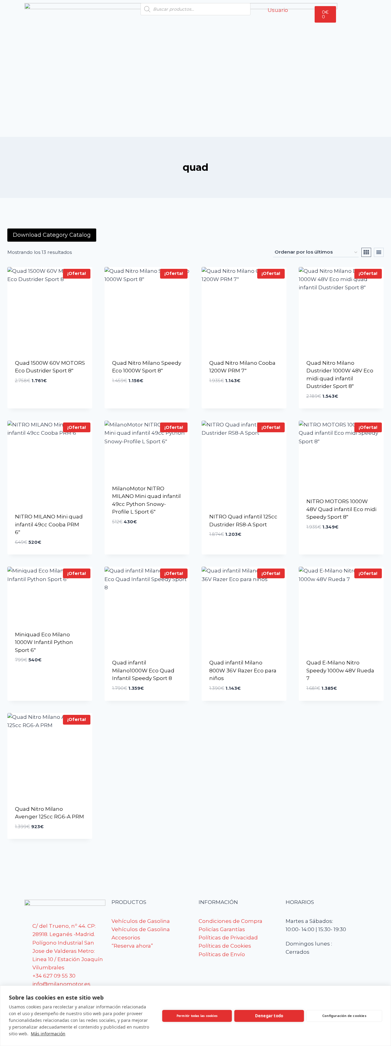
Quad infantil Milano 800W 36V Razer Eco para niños (242, 670)
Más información (48, 1034)
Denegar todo (269, 1016)
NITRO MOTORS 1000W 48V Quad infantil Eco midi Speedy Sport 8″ (341, 509)
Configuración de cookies (344, 1015)
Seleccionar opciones (45, 375)
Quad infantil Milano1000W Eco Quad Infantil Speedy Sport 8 (143, 670)
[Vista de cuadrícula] (366, 252)
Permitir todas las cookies (197, 1016)
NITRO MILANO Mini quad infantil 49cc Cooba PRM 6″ (49, 524)
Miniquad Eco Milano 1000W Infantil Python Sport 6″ (44, 642)
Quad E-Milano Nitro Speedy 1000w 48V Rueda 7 (340, 670)
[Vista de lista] (379, 252)
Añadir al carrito (136, 531)
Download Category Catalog (52, 235)
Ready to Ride (33, 391)
